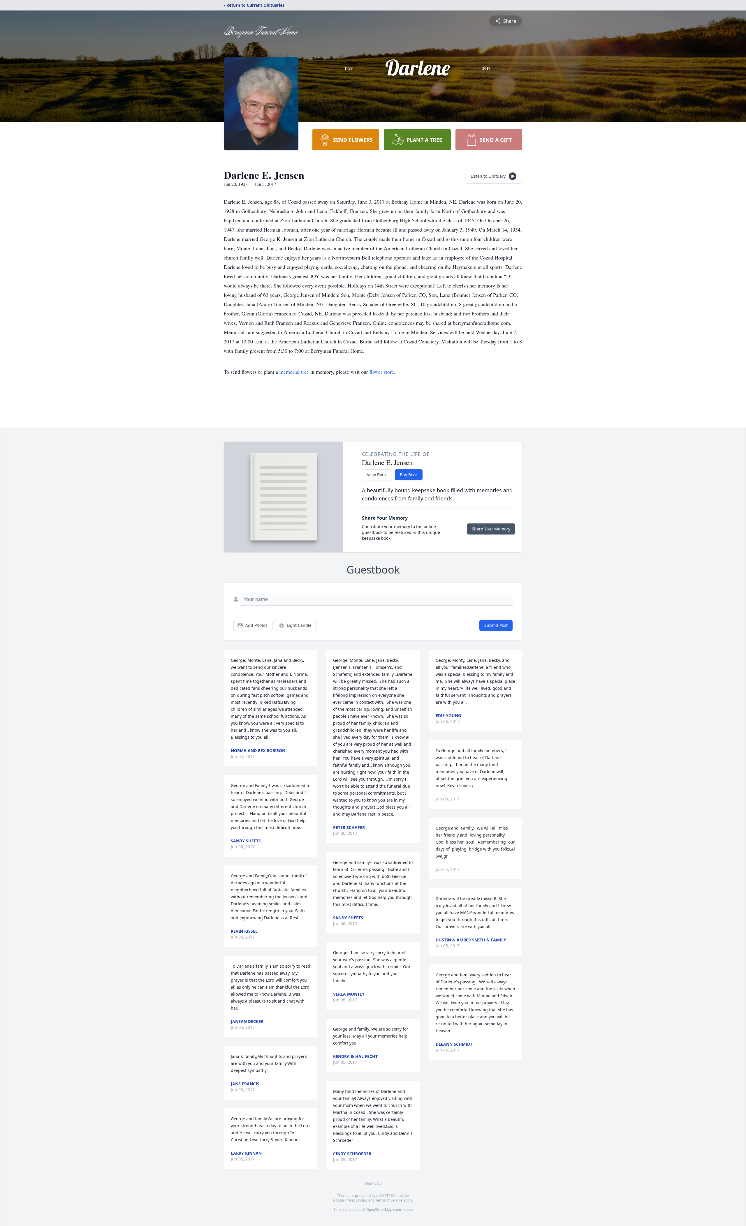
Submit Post (496, 625)
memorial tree (294, 371)
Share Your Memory (491, 529)
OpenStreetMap (379, 1209)
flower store (382, 371)
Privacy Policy (356, 1200)
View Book (376, 474)
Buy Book (409, 474)
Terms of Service (388, 1200)
